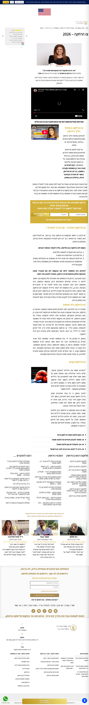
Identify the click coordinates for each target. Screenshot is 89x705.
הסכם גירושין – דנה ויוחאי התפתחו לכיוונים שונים (51, 467)
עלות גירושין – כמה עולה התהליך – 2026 (20, 474)
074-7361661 (22, 630)
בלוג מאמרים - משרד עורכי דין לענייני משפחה (68, 28)
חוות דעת (33, 605)
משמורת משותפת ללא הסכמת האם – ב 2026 (49, 483)
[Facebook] (56, 611)
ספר (72, 605)
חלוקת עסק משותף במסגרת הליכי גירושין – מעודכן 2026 (77, 477)
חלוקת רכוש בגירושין (53, 665)
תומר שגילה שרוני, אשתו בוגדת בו (17, 498)
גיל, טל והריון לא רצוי (21, 483)
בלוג (25, 605)
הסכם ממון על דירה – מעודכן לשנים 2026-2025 (49, 472)
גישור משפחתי (25, 662)
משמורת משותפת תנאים (22, 679)
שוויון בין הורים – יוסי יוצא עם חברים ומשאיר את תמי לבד (18, 493)
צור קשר (18, 605)
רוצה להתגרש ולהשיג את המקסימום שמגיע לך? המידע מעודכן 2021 (18, 468)
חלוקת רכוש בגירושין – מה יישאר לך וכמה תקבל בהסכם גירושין (76, 490)
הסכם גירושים (80, 318)
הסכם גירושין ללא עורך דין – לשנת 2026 (50, 462)
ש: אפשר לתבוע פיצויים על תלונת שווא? (68, 439)
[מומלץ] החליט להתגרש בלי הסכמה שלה (50, 488)
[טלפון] (22, 624)
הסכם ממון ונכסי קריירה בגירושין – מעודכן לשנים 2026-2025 (48, 477)
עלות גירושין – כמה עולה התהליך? (49, 662)
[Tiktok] (33, 611)
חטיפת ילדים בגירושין (23, 675)
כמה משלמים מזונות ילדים (22, 665)
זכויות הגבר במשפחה (23, 686)
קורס (67, 605)
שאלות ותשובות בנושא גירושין (18, 502)
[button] (59, 434)
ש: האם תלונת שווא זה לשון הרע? (70, 434)
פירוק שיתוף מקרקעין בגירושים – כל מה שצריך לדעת (17, 479)
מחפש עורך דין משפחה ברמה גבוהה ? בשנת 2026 (67, 660)
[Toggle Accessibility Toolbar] (84, 700)
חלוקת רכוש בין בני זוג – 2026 (76, 470)
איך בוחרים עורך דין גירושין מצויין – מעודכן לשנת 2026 (82, 674)
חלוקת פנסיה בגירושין (77, 495)
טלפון (22, 628)
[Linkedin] (39, 611)
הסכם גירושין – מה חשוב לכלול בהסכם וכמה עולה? (48, 498)
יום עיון (60, 605)
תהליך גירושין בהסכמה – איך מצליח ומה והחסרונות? (49, 503)
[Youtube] (50, 611)
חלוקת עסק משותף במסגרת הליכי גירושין (47, 669)
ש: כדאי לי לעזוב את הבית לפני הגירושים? (67, 449)
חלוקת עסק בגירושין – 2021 (77, 462)
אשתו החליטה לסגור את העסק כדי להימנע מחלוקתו (76, 484)
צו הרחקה (26, 672)
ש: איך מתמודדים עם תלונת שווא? (70, 444)
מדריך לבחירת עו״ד (47, 605)
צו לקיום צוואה (25, 682)
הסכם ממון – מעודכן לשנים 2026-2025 (50, 493)
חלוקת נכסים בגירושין (77, 466)
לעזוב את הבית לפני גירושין (22, 658)
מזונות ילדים (25, 669)
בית (87, 28)
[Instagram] (44, 611)
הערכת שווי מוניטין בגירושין (51, 672)
